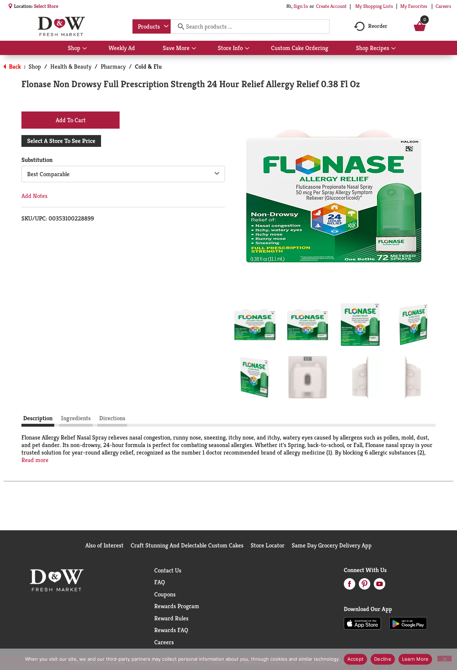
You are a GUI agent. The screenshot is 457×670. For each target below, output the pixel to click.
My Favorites (413, 6)
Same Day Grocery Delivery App (332, 545)
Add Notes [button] (34, 196)
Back (14, 66)
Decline (382, 659)
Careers (443, 6)
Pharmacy (113, 66)
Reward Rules (171, 618)
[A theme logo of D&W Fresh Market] (61, 26)
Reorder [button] (377, 26)
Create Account (331, 6)
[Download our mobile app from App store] (362, 623)
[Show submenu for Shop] (84, 49)
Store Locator (268, 545)
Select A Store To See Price (61, 141)
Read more (35, 460)
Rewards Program (176, 606)
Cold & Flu (148, 66)
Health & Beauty (70, 66)
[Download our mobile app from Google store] (408, 623)
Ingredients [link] (76, 418)
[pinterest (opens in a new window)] (364, 586)
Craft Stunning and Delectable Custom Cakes (187, 545)
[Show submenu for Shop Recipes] (393, 49)
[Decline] (444, 658)
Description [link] (37, 418)
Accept (355, 659)
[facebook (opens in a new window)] (349, 586)
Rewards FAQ (171, 630)
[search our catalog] (178, 26)
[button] (255, 324)
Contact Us (167, 570)
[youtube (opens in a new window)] (379, 586)
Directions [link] (112, 418)
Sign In (300, 6)
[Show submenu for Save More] (194, 49)
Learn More (415, 659)
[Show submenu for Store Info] (247, 49)
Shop (35, 66)
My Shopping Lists (374, 6)
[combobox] (151, 26)
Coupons (165, 594)
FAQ (159, 582)
